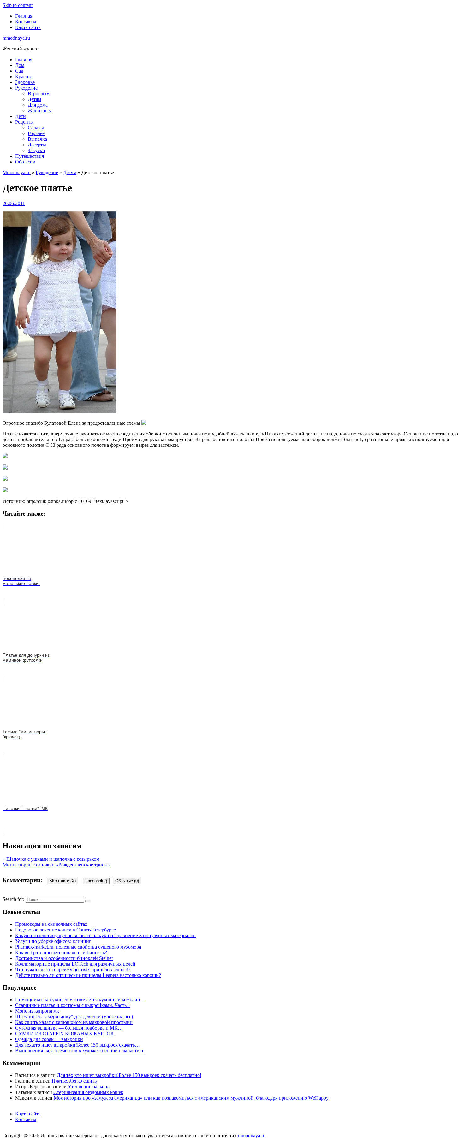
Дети (20, 116)
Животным (40, 110)
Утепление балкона (89, 1086)
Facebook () (96, 880)
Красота (24, 76)
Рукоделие (26, 88)
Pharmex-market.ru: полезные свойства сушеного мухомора (78, 946)
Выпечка (37, 139)
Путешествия (29, 156)
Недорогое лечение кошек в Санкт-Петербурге (65, 929)
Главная (23, 16)
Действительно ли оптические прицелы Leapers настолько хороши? (88, 975)
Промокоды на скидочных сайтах (51, 924)
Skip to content (18, 5)
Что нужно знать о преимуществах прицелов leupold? (72, 969)
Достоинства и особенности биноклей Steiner (64, 958)
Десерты (37, 144)
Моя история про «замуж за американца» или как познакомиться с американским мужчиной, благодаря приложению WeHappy (191, 1098)
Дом (19, 65)
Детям (34, 99)
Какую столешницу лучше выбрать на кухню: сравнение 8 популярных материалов (105, 935)
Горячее (36, 133)
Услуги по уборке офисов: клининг (53, 941)
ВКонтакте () (62, 880)
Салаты (36, 127)
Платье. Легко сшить (74, 1081)
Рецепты (24, 122)
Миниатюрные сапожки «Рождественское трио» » (57, 864)
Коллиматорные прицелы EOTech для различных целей (75, 964)
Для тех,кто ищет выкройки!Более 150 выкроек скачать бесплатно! (129, 1075)
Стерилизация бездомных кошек (88, 1092)
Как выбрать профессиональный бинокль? (61, 952)
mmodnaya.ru (16, 38)
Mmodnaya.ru (17, 172)
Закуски (36, 150)
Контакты (25, 21)
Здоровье (25, 82)
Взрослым (39, 93)
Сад (19, 71)
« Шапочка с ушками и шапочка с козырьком (51, 859)
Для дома (38, 105)
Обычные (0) (127, 880)
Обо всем (25, 161)
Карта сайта (28, 27)
